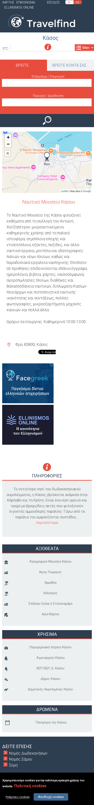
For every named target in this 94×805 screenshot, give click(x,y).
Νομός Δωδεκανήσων (28, 753)
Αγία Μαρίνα (50, 614)
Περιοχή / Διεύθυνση (48, 96)
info (47, 47)
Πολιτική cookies (30, 786)
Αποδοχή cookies (51, 797)
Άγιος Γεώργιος (50, 572)
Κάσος (50, 38)
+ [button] (8, 137)
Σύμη (13, 765)
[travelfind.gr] (41, 29)
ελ (77, 2)
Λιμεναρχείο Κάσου (50, 658)
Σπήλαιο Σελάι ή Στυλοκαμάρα (50, 604)
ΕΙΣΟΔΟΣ (53, 2)
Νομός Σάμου (20, 759)
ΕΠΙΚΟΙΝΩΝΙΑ (25, 2)
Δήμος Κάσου (50, 679)
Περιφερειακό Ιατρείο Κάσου (50, 647)
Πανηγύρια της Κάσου (51, 722)
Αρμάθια (50, 583)
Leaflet (64, 191)
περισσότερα (47, 522)
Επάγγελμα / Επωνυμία (48, 76)
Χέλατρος (50, 593)
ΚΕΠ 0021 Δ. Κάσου (50, 668)
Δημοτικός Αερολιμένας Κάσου (50, 689)
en (69, 2)
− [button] (8, 144)
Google (87, 191)
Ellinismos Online (19, 7)
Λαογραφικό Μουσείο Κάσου (50, 561)
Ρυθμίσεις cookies (18, 797)
